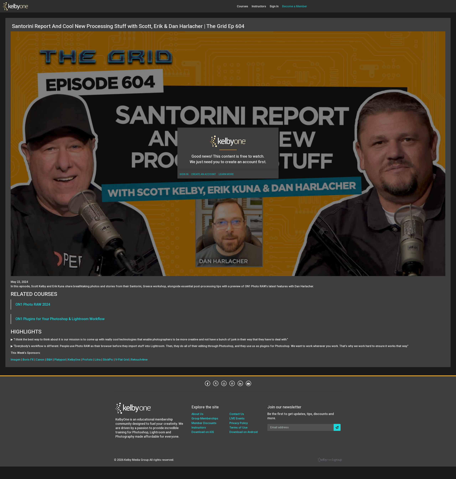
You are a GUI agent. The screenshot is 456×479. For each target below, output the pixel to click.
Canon (40, 359)
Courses (242, 6)
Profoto (87, 359)
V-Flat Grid (122, 359)
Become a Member (294, 6)
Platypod (60, 359)
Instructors (259, 6)
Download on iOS (202, 432)
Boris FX (28, 359)
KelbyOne (74, 359)
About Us (197, 414)
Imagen (15, 359)
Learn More (226, 174)
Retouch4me (139, 359)
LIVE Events (237, 418)
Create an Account (203, 174)
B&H (49, 359)
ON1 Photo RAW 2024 (32, 304)
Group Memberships (204, 418)
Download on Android (243, 432)
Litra (98, 359)
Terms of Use (238, 427)
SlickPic (108, 359)
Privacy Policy (238, 423)
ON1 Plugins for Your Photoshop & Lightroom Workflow (60, 319)
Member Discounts (203, 423)
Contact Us (236, 414)
